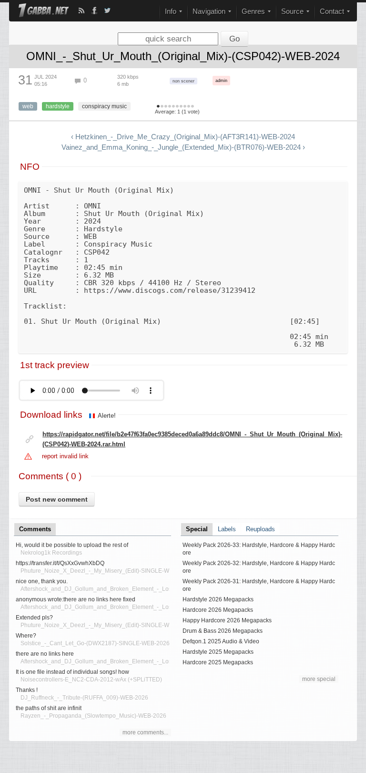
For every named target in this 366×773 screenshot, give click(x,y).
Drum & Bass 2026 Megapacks (223, 631)
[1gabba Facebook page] (94, 10)
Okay (170, 107)
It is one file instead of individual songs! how (72, 672)
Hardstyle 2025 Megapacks (218, 652)
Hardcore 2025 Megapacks (218, 662)
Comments (35, 529)
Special (197, 529)
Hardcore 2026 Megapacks (218, 610)
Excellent (185, 107)
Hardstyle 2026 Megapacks (218, 599)
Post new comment (57, 499)
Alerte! (107, 415)
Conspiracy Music (104, 106)
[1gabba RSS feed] (81, 10)
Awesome (189, 107)
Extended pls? (34, 617)
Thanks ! (27, 690)
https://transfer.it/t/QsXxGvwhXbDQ (60, 563)
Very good (177, 107)
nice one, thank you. (42, 581)
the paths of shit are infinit (48, 708)
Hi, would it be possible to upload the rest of (72, 545)
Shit (158, 107)
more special (319, 679)
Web (27, 106)
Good (173, 107)
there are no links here (45, 653)
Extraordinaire (192, 107)
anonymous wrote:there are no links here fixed (75, 599)
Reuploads (260, 529)
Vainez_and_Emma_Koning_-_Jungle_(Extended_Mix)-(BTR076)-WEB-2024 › (183, 147)
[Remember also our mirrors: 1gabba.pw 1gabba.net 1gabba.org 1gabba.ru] (44, 11)
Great (181, 107)
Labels (227, 529)
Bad (162, 107)
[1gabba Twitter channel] (107, 10)
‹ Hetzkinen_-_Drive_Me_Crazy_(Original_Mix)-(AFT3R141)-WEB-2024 (183, 137)
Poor (166, 107)
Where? (26, 635)
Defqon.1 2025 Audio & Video (221, 641)
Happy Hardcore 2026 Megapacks (227, 620)
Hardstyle (58, 106)
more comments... (145, 732)
